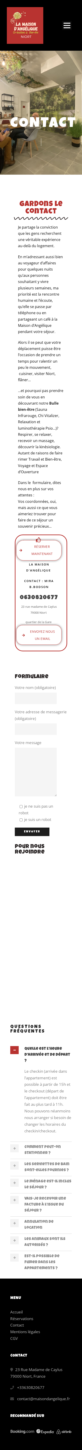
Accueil (16, 1312)
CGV (14, 1338)
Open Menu (67, 25)
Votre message (28, 742)
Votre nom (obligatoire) (35, 687)
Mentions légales (25, 1331)
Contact (17, 1325)
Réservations (21, 1318)
